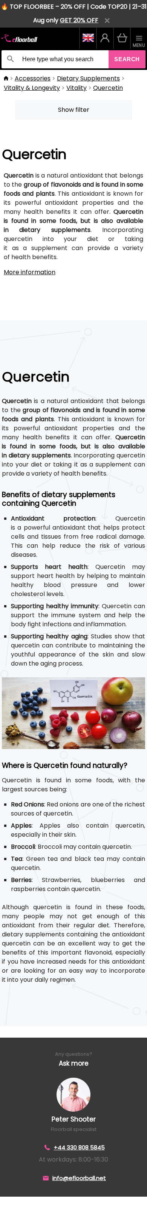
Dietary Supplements (88, 78)
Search (127, 59)
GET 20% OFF (79, 20)
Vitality (76, 87)
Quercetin (108, 87)
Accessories (33, 78)
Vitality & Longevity (32, 87)
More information (29, 272)
